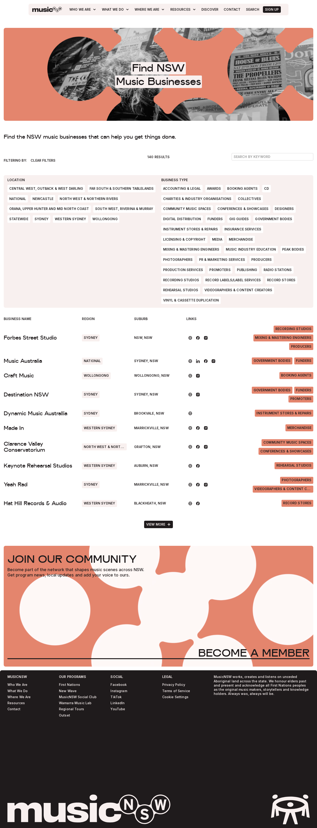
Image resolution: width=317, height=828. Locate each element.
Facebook (118, 685)
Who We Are (17, 685)
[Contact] (232, 10)
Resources (16, 703)
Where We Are (19, 697)
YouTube (117, 709)
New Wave (68, 691)
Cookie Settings (175, 697)
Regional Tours (71, 709)
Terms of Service (176, 691)
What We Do (17, 691)
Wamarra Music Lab (75, 703)
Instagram (118, 691)
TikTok (116, 697)
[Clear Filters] (43, 160)
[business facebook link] (198, 338)
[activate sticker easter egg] (290, 809)
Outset (64, 715)
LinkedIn (117, 703)
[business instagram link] (206, 338)
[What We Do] (115, 9)
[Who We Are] (83, 9)
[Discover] (210, 10)
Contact (13, 709)
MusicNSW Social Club (78, 697)
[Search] (252, 10)
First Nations (69, 685)
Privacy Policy (173, 685)
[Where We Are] (150, 9)
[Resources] (183, 9)
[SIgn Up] (272, 9)
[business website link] (190, 338)
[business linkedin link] (198, 361)
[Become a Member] (254, 652)
